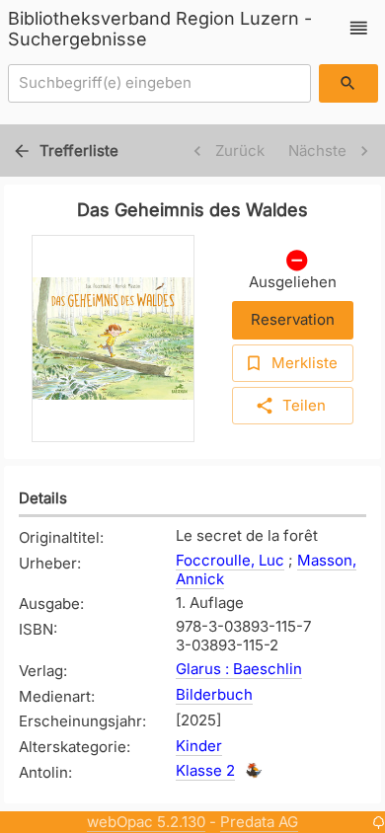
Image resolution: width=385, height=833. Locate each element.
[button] (359, 28)
